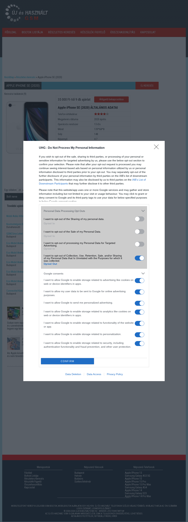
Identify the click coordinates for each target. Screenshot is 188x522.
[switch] (139, 218)
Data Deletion (73, 374)
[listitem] (94, 211)
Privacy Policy (115, 374)
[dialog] (94, 261)
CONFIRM (67, 361)
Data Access (94, 374)
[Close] (157, 148)
